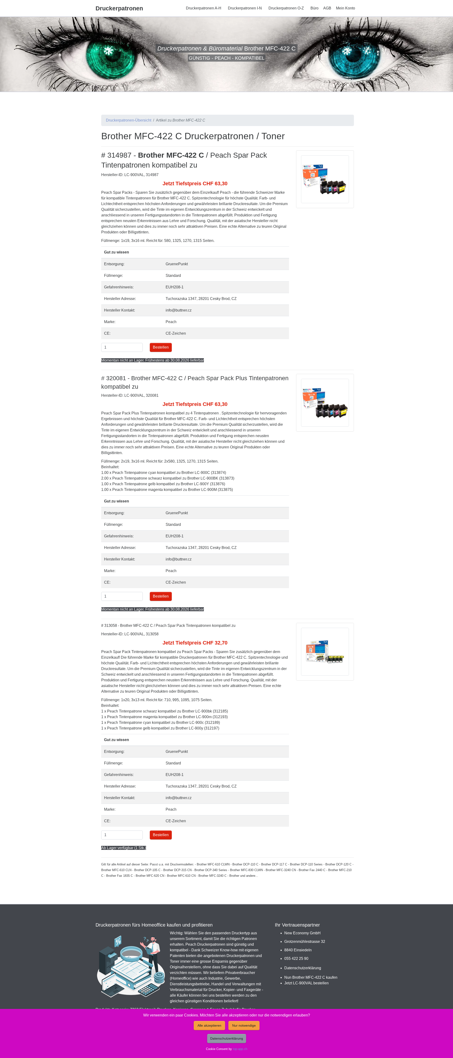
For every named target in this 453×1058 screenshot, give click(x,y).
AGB (327, 8)
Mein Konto (345, 8)
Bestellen (161, 347)
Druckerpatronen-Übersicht (128, 120)
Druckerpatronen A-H (203, 8)
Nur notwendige (244, 1025)
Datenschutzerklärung (302, 968)
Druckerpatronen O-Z (286, 8)
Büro (314, 8)
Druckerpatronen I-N (245, 8)
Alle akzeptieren (209, 1025)
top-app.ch (240, 1049)
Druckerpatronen (119, 8)
